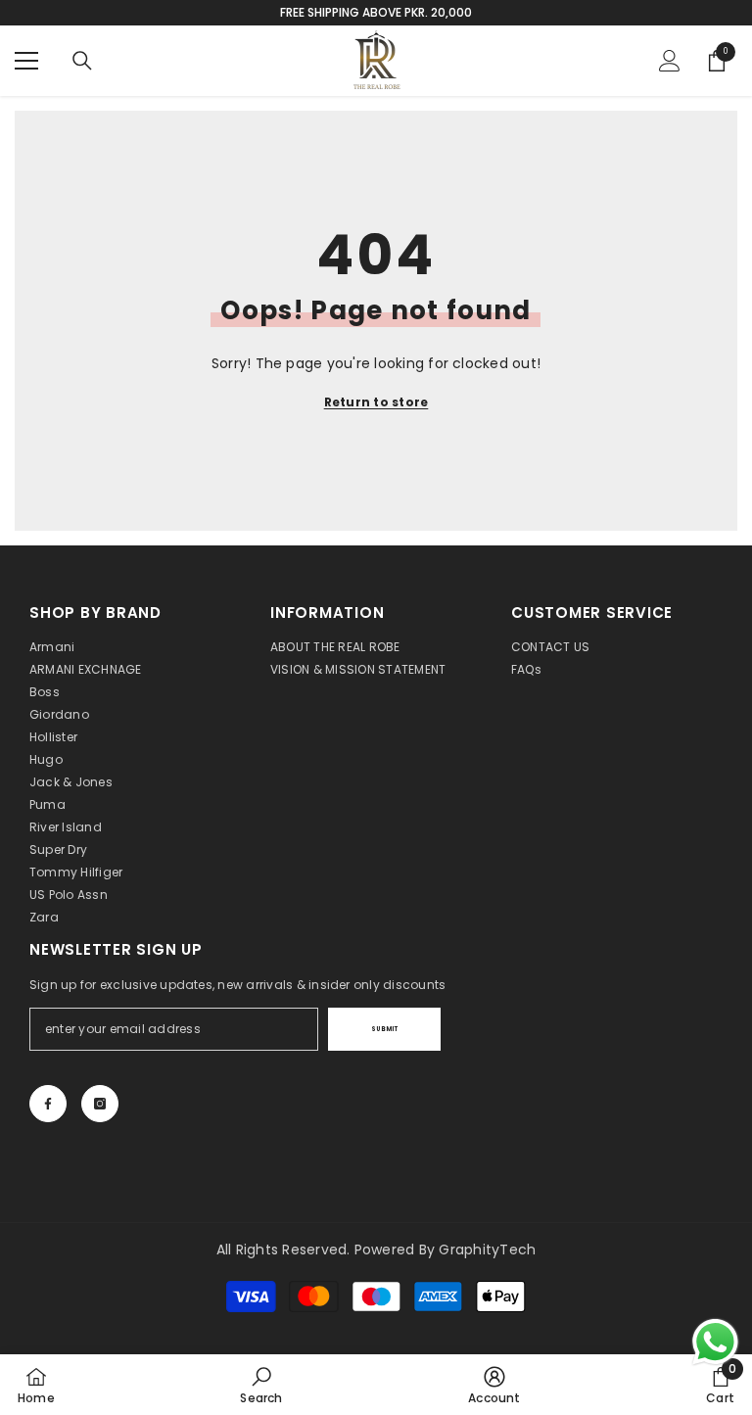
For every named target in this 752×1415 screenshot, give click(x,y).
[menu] (26, 60)
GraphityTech (487, 1249)
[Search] (82, 60)
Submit (384, 1029)
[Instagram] (99, 1103)
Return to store (376, 402)
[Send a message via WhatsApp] (715, 1342)
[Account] (670, 60)
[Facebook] (48, 1103)
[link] (261, 1384)
